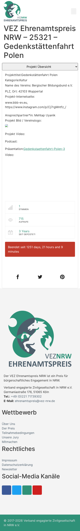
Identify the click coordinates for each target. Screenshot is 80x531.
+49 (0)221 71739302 (26, 396)
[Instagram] (27, 490)
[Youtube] (37, 490)
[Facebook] (6, 490)
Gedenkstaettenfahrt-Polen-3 (44, 149)
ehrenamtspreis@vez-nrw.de (35, 401)
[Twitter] (16, 490)
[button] (73, 11)
